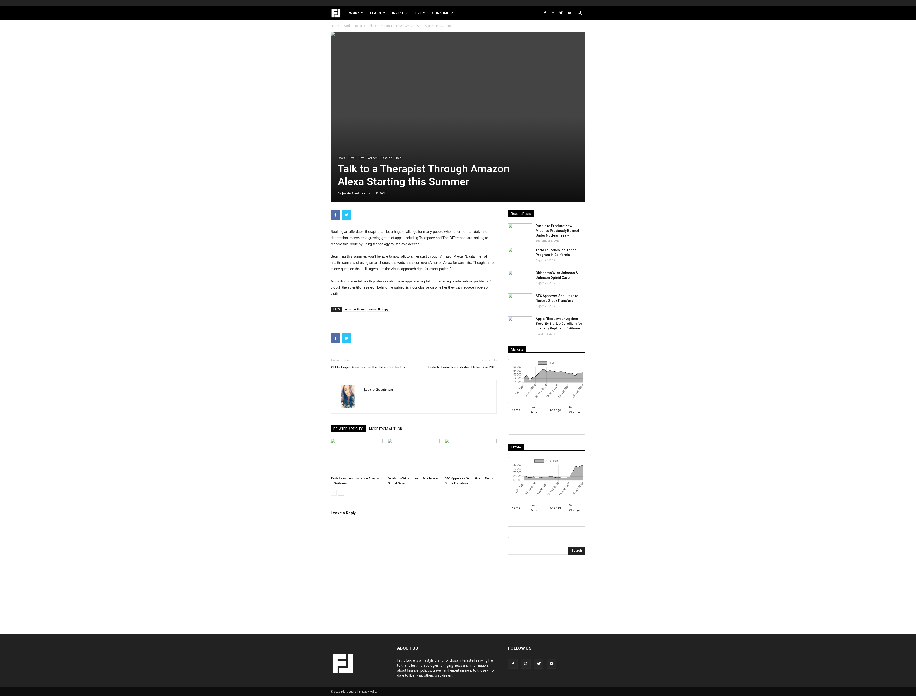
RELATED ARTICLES (348, 429)
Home (335, 26)
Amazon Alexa (354, 309)
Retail (359, 26)
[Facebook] (544, 13)
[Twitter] (561, 13)
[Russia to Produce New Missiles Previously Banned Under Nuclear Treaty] (520, 231)
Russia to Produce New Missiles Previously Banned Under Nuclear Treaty (557, 230)
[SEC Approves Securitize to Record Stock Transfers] (471, 456)
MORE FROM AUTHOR (385, 429)
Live (418, 13)
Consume (440, 13)
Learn (375, 13)
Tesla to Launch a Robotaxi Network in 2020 (462, 367)
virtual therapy (378, 309)
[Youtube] (569, 13)
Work (354, 13)
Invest (398, 13)
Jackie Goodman (353, 193)
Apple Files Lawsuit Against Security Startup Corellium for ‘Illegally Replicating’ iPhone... (559, 323)
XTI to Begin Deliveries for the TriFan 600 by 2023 (369, 367)
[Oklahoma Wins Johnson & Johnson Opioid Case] (414, 456)
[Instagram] (553, 13)
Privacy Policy (368, 692)
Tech (398, 157)
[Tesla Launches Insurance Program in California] (357, 456)
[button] (579, 13)
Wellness (372, 157)
